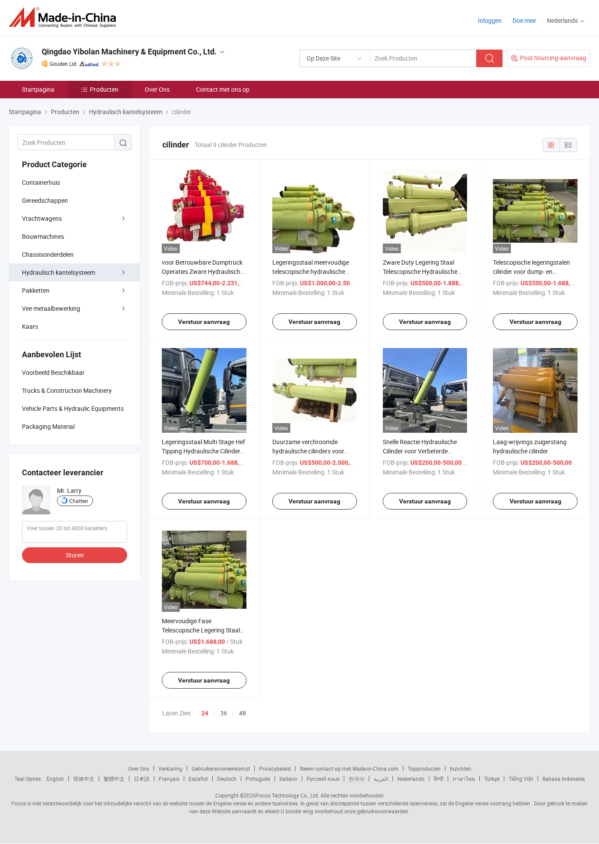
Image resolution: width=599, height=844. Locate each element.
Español (198, 778)
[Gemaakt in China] (65, 17)
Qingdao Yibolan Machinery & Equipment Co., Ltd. (129, 51)
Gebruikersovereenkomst (221, 768)
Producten (104, 89)
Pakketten (36, 290)
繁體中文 (114, 778)
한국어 (356, 778)
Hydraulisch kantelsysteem (58, 272)
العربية (381, 778)
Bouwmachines (43, 236)
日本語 (142, 778)
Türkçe (491, 778)
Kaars (30, 326)
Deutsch (226, 778)
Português (258, 778)
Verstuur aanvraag (204, 321)
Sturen (75, 555)
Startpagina (38, 89)
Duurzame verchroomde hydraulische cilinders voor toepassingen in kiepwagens (310, 451)
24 (204, 713)
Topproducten (424, 768)
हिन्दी (438, 778)
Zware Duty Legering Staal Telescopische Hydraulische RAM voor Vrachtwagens (420, 271)
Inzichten (460, 768)
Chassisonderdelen (48, 254)
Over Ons (157, 89)
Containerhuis (41, 182)
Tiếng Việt (521, 778)
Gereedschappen (45, 200)
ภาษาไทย (464, 778)
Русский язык (323, 778)
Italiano (288, 778)
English (55, 778)
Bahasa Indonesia (563, 778)
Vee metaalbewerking (51, 308)
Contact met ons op (223, 89)
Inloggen (490, 20)
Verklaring (170, 768)
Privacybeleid (275, 768)
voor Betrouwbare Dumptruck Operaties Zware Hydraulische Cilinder (202, 271)
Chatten (78, 500)
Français (169, 778)
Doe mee (524, 20)
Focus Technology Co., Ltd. (287, 795)
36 (223, 713)
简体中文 (83, 778)
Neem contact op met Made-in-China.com (349, 768)
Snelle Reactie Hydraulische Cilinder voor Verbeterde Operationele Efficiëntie (420, 451)
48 (242, 713)
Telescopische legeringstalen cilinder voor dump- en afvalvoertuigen (531, 271)
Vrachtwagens (42, 218)
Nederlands (410, 778)
